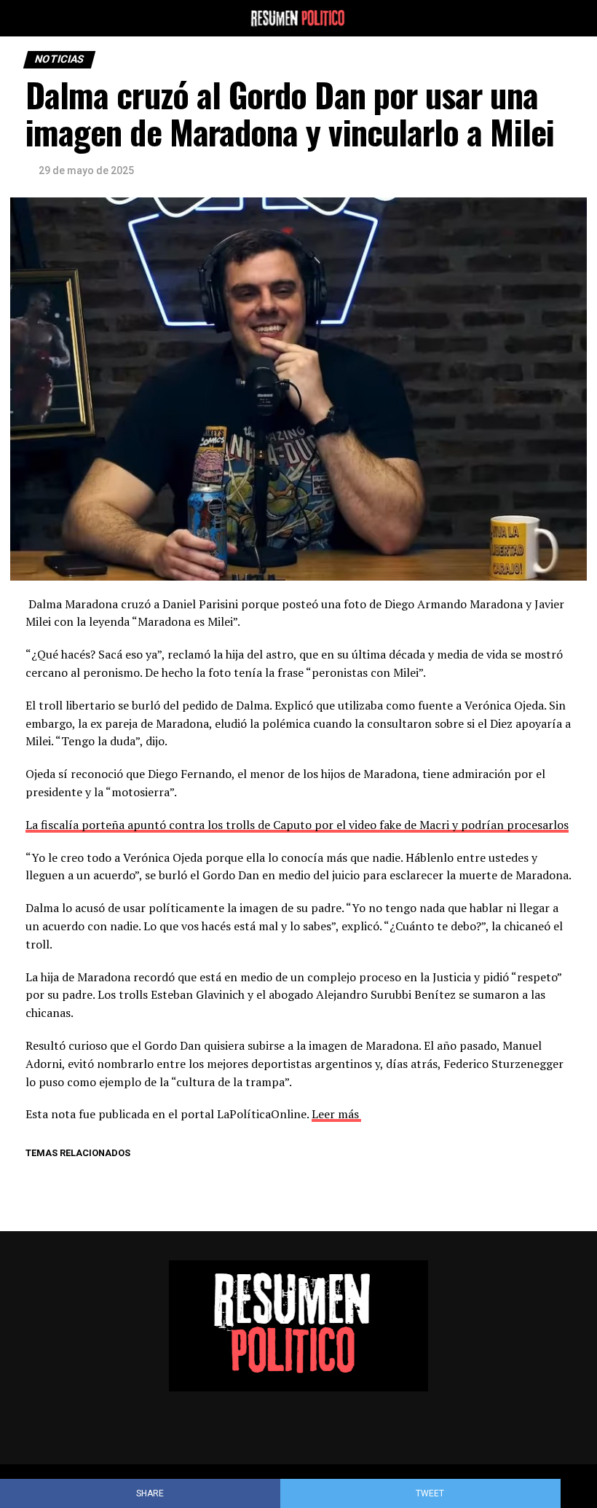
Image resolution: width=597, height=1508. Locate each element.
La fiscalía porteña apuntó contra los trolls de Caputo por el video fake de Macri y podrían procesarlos (297, 825)
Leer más (335, 1114)
